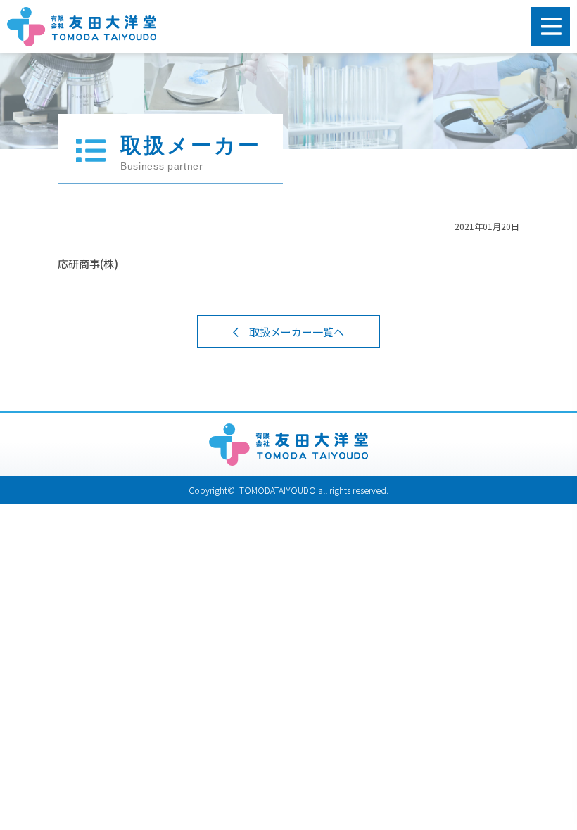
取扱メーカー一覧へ (296, 331)
